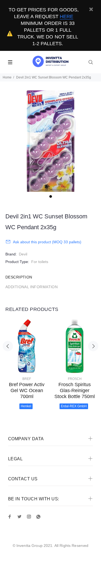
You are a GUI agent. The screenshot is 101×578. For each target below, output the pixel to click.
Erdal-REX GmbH (74, 406)
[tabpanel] (50, 141)
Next (93, 346)
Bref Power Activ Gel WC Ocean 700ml (26, 390)
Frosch (75, 379)
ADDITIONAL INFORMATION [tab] (31, 287)
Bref (26, 379)
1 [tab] (50, 196)
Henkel (26, 406)
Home (7, 77)
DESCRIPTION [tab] (18, 277)
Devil (23, 254)
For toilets (39, 262)
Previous (8, 346)
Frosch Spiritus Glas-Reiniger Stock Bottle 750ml (74, 390)
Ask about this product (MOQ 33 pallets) (47, 242)
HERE (66, 16)
